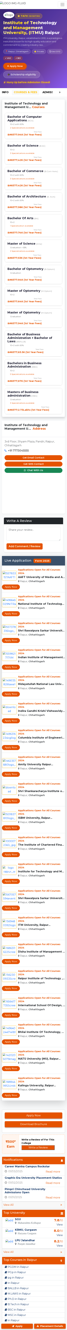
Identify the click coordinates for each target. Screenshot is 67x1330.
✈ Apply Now (15, 66)
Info (5, 92)
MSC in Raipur (16, 1315)
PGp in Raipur (16, 1272)
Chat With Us (35, 470)
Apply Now (11, 586)
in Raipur (13, 1282)
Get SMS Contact (33, 464)
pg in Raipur (15, 1277)
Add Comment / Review (24, 546)
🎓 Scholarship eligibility (21, 74)
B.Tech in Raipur (18, 1304)
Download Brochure (33, 1124)
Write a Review (38, 1147)
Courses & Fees (25, 92)
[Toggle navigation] (62, 4)
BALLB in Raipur (18, 1288)
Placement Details (51, 1326)
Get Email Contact (33, 457)
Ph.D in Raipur (17, 1299)
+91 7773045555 (18, 450)
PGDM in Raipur (18, 1266)
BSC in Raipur (16, 1309)
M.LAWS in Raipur (19, 1293)
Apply (18, 1326)
